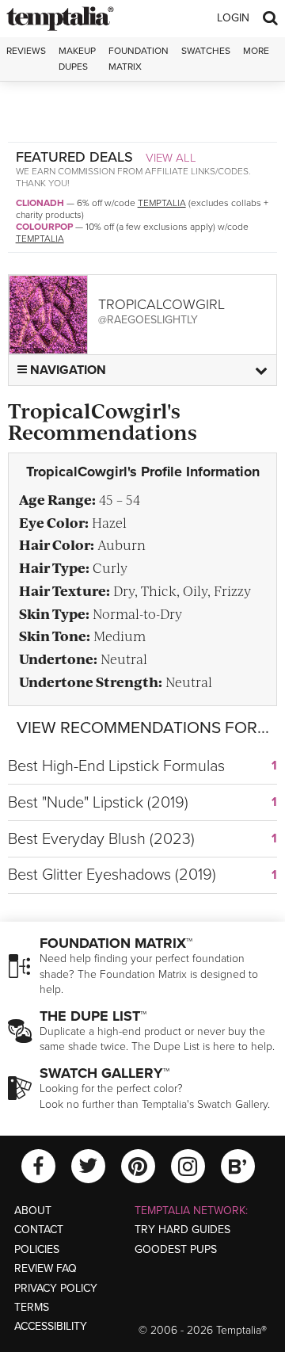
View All (171, 158)
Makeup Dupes (77, 58)
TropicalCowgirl (161, 304)
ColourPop (44, 226)
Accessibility (50, 1326)
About (32, 1210)
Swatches (205, 50)
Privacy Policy (55, 1288)
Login (233, 18)
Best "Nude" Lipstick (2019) (98, 802)
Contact (38, 1229)
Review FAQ (45, 1268)
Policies (36, 1249)
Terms (31, 1307)
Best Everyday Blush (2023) (101, 839)
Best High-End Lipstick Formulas (116, 766)
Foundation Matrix (138, 58)
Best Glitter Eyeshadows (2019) (112, 874)
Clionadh (40, 202)
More (256, 50)
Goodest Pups (176, 1249)
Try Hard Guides (182, 1229)
